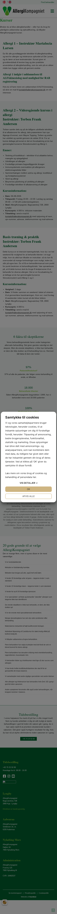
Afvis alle (28, 496)
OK (28, 489)
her (34, 477)
